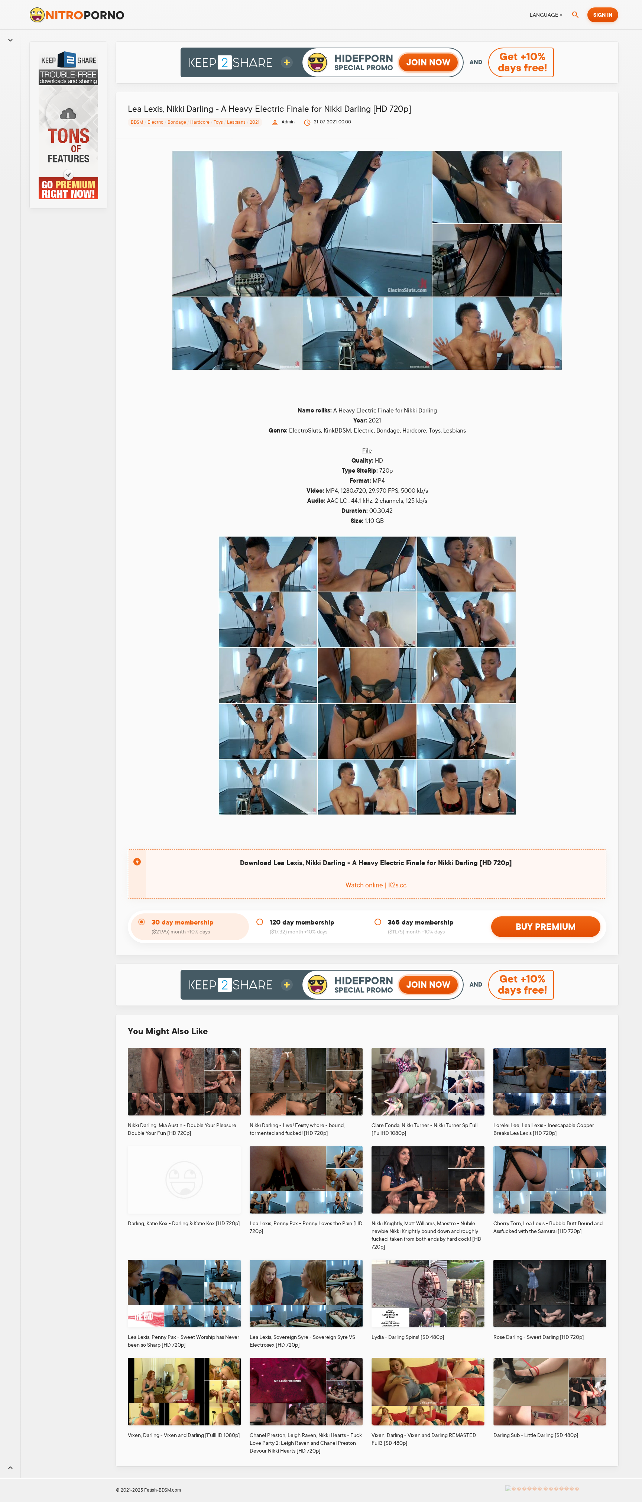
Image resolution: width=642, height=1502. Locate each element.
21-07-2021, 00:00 (332, 121)
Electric (155, 122)
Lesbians (236, 122)
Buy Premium (546, 927)
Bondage (177, 122)
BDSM (137, 122)
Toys (218, 122)
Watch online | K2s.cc (376, 885)
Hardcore (200, 122)
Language (544, 15)
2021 (254, 122)
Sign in (602, 15)
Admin (288, 121)
